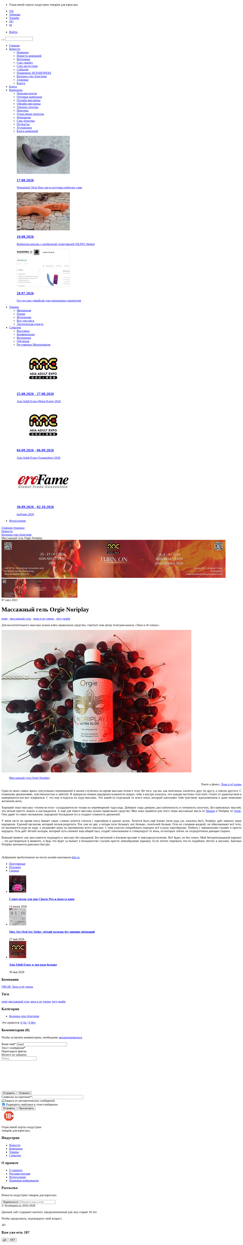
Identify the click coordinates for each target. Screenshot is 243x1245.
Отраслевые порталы (30, 114)
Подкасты (23, 124)
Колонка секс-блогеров (32, 76)
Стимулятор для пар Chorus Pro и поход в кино (41, 899)
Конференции (26, 334)
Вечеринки (24, 337)
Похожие (15, 867)
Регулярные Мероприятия (33, 344)
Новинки (23, 52)
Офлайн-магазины (29, 103)
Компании (16, 90)
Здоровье (22, 79)
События (22, 69)
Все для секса (25, 320)
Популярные (17, 863)
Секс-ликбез (25, 62)
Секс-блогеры (26, 120)
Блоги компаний (27, 131)
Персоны (22, 110)
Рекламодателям (19, 1173)
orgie (5, 618)
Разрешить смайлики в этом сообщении (32, 1104)
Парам (21, 313)
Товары (14, 307)
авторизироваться (70, 1037)
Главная (14, 45)
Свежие (14, 870)
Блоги (13, 86)
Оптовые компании (29, 96)
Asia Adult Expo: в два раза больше (33, 964)
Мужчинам (24, 317)
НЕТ (12, 1240)
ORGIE (6, 986)
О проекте (15, 1170)
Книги (21, 83)
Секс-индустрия (27, 66)
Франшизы (24, 117)
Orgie (237, 811)
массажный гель (20, 618)
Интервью (23, 59)
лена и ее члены (43, 618)
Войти (13, 32)
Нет (33, 1022)
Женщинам (24, 310)
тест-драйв (63, 618)
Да (25, 1022)
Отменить (24, 1093)
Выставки (23, 331)
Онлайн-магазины (28, 100)
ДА (4, 1240)
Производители (27, 93)
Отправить (9, 1093)
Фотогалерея (17, 520)
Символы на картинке (17, 1096)
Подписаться (10, 1202)
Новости (14, 49)
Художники (24, 127)
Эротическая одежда (30, 324)
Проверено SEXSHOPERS (34, 72)
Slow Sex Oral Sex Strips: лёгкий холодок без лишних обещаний (52, 931)
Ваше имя (9, 1044)
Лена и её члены (22, 986)
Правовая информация (24, 1180)
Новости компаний (29, 55)
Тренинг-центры (27, 107)
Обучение (23, 341)
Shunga (210, 811)
